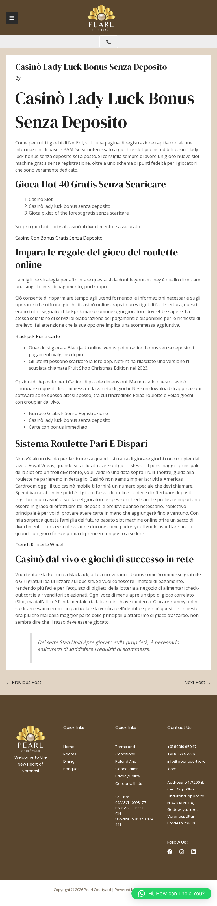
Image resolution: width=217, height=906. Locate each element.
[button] (171, 893)
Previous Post (23, 682)
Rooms (69, 754)
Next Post (197, 682)
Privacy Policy (127, 776)
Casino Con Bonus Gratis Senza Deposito (59, 238)
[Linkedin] (193, 851)
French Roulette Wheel (39, 545)
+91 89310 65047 (181, 746)
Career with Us (128, 783)
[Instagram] (181, 851)
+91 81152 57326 (181, 754)
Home (69, 746)
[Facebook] (169, 851)
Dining (69, 761)
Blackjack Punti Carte (37, 336)
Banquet (71, 769)
